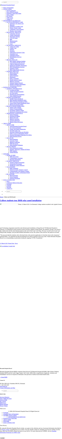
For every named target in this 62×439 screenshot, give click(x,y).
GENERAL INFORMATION (14, 88)
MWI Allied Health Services (17, 70)
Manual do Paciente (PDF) (16, 104)
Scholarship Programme (16, 164)
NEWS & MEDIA (11, 146)
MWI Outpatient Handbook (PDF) (18, 101)
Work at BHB (10, 15)
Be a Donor (9, 16)
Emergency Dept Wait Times (13, 13)
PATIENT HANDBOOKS (13, 97)
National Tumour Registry (16, 83)
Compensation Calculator (16, 158)
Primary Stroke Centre (15, 28)
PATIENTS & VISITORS (10, 87)
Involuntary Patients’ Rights (17, 110)
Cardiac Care (13, 48)
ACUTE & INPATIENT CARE (14, 22)
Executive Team (14, 141)
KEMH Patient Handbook (16, 99)
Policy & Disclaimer (8, 7)
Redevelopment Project (16, 136)
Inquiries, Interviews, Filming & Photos (20, 149)
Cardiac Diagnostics (15, 35)
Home (1, 197)
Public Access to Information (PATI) (19, 133)
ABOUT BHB (7, 123)
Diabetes (12, 49)
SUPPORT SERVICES (12, 71)
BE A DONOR (10, 174)
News (7, 181)
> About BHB (3, 377)
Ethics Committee (14, 78)
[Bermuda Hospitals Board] (7, 5)
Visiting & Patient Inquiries (16, 91)
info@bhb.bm (3, 386)
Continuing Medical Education (14, 182)
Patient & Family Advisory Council (19, 169)
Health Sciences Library (16, 80)
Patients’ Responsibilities (16, 109)
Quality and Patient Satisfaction (18, 129)
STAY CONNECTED (9, 180)
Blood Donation (14, 175)
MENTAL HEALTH (11, 59)
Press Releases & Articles (16, 148)
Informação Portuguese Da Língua (18, 112)
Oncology (12, 51)
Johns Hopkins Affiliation (16, 145)
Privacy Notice (4, 406)
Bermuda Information (15, 159)
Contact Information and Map (7, 388)
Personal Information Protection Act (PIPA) (21, 135)
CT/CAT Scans (14, 38)
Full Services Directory (15, 86)
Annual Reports (14, 152)
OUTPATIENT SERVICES (13, 45)
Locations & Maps (14, 90)
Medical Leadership (15, 142)
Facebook (8, 184)
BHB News (3, 403)
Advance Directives (15, 120)
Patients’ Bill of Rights (15, 107)
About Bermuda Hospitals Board (18, 126)
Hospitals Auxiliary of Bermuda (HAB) (20, 172)
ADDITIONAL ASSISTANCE (14, 113)
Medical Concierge (14, 81)
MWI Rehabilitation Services (17, 67)
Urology (12, 58)
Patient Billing (13, 74)
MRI (11, 39)
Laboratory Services (15, 33)
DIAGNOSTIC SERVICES (13, 32)
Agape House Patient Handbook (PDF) (20, 103)
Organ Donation (14, 177)
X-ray (11, 44)
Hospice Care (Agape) (15, 31)
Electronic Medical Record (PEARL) (19, 132)
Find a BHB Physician (12, 12)
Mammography (14, 41)
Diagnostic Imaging (15, 36)
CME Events (9, 17)
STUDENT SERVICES (12, 161)
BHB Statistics (13, 151)
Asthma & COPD (14, 46)
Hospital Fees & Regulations (17, 94)
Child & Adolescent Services (17, 64)
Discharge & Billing (15, 116)
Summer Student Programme (17, 162)
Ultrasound (12, 42)
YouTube (8, 187)
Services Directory (11, 10)
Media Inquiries (4, 404)
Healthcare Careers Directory (17, 165)
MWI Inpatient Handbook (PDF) (18, 100)
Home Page (11, 243)
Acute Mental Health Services (17, 62)
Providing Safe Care (15, 130)
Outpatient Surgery (14, 55)
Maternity (12, 25)
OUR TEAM (9, 138)
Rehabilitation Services (15, 57)
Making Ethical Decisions (16, 122)
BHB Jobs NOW (14, 156)
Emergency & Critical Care (17, 23)
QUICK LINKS (7, 9)
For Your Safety (14, 93)
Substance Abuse (14, 68)
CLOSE (2, 438)
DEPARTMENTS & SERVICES (11, 20)
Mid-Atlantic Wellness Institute (17, 61)
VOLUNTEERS (10, 167)
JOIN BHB (6, 154)
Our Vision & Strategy (15, 127)
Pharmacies (13, 77)
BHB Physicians (14, 143)
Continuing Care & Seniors (17, 29)
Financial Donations (15, 178)
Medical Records (14, 72)
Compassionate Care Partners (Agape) (19, 171)
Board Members (14, 139)
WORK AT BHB (10, 155)
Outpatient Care (14, 54)
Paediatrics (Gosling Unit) (16, 26)
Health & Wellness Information (18, 84)
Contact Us (9, 19)
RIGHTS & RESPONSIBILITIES (15, 106)
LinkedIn (8, 185)
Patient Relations (14, 75)
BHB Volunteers (14, 168)
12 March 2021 (4, 243)
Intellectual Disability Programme (18, 65)
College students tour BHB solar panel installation (20, 200)
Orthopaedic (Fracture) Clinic (17, 52)
